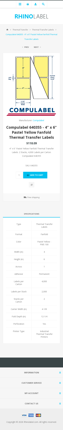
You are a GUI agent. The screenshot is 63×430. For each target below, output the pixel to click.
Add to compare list (31, 184)
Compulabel (38, 120)
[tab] (31, 214)
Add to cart (36, 175)
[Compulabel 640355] (31, 81)
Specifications (31, 213)
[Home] (7, 29)
